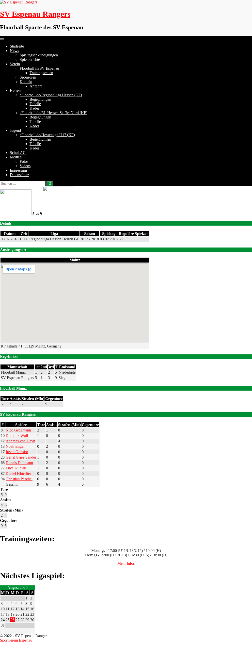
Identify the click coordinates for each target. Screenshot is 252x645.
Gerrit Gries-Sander (21, 457)
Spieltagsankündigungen (39, 55)
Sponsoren (28, 77)
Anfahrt (36, 86)
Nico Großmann (18, 430)
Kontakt (26, 82)
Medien (16, 157)
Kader (34, 108)
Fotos (24, 161)
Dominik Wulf (17, 435)
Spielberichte (30, 59)
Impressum (18, 170)
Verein (15, 64)
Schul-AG (18, 152)
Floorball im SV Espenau (39, 68)
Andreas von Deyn (20, 441)
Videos (25, 166)
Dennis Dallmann (19, 463)
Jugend (15, 130)
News (14, 51)
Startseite (17, 46)
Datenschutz (19, 175)
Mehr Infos (126, 563)
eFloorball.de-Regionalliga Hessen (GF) (51, 95)
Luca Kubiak (16, 468)
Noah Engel (15, 446)
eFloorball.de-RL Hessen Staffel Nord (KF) (53, 113)
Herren (15, 90)
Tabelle (35, 104)
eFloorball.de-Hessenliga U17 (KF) (47, 135)
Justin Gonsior (17, 452)
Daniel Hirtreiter (18, 473)
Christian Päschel (19, 479)
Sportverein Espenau (16, 640)
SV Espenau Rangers (35, 14)
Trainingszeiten (41, 73)
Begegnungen (40, 99)
